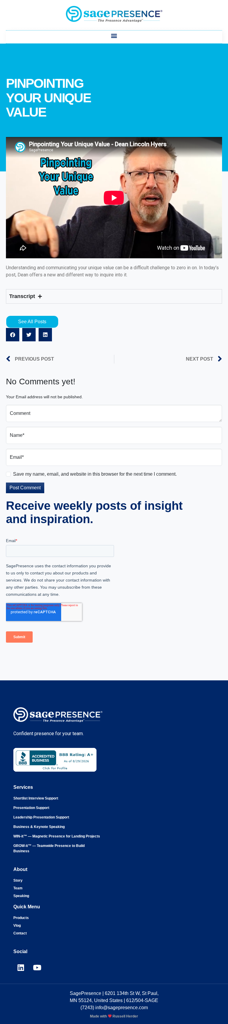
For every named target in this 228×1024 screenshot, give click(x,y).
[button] (114, 35)
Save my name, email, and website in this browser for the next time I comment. (95, 474)
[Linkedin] (20, 967)
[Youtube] (37, 967)
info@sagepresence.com (121, 1007)
